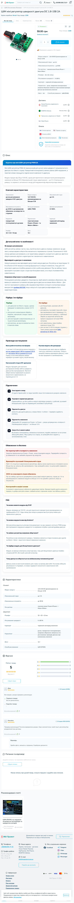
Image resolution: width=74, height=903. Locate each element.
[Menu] (2, 2)
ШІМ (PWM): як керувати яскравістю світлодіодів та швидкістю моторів (12, 821)
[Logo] (9, 3)
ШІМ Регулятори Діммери (13, 7)
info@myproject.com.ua (26, 859)
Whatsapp (63, 853)
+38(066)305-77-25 (7, 847)
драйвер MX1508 (19, 287)
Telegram (63, 847)
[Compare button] (69, 26)
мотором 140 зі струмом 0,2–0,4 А (20, 353)
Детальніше (17, 897)
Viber (62, 850)
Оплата (8, 881)
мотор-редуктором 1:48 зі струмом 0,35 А (20, 351)
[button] (16, 59)
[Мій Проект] (12, 836)
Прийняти (66, 895)
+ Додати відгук (12, 681)
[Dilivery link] (69, 105)
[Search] (41, 2)
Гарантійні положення (52, 142)
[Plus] (48, 42)
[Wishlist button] (65, 26)
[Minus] (41, 42)
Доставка (9, 878)
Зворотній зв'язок (12, 886)
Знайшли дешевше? (42, 34)
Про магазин (10, 883)
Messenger (63, 857)
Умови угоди (10, 876)
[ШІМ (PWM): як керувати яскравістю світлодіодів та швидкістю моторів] (12, 807)
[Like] (17, 711)
